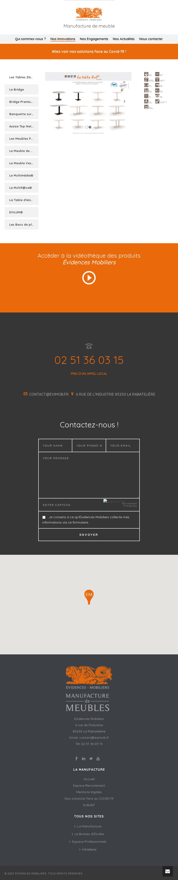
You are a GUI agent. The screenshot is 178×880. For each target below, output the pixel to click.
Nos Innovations (63, 39)
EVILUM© (16, 212)
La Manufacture (89, 826)
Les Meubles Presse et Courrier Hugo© (24, 138)
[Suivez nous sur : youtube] (98, 759)
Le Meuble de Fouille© (24, 151)
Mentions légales (89, 792)
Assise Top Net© (21, 126)
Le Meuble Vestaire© (24, 163)
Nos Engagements (94, 39)
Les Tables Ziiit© (22, 77)
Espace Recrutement (89, 785)
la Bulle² (89, 805)
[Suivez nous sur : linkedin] (84, 759)
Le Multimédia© (21, 175)
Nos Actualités (124, 39)
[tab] (21, 77)
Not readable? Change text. (129, 504)
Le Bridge (16, 89)
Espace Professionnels (89, 841)
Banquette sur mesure (24, 114)
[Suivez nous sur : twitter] (91, 759)
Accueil (89, 779)
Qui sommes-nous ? (30, 39)
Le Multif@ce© (20, 187)
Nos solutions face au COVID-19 (89, 798)
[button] (89, 597)
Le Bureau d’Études (89, 834)
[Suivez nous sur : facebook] (76, 759)
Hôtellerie (89, 849)
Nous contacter (151, 39)
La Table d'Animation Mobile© (24, 200)
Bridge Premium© (22, 102)
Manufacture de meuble (89, 26)
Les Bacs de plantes (24, 224)
